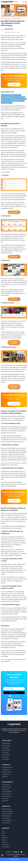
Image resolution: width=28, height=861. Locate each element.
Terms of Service (6, 847)
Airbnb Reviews (5, 789)
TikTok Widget (5, 757)
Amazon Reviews (6, 793)
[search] (23, 2)
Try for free (13, 84)
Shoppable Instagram (7, 767)
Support (4, 835)
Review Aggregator (6, 808)
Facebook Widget (6, 745)
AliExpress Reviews (6, 796)
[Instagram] (13, 852)
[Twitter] (18, 852)
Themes (4, 840)
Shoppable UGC (6, 764)
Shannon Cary (8, 29)
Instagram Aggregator (7, 811)
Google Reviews (6, 784)
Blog (3, 830)
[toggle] (26, 2)
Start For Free (13, 692)
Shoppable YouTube (7, 772)
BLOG (16, 1)
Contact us (9, 852)
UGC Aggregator (6, 822)
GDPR (3, 833)
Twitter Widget (5, 747)
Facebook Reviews (6, 787)
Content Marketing (6, 18)
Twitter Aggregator (6, 815)
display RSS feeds (15, 284)
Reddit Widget (5, 759)
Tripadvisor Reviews (7, 791)
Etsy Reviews (5, 800)
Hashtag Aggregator (7, 820)
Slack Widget (5, 752)
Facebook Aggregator (7, 813)
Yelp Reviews (5, 798)
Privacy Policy (5, 844)
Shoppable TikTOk (6, 769)
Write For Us (5, 837)
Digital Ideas (14, 18)
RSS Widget (21, 64)
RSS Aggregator (6, 818)
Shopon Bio (4, 776)
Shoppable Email (6, 774)
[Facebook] (16, 852)
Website (20, 18)
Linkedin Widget (6, 750)
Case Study (5, 842)
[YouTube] (21, 852)
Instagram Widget (6, 743)
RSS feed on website (14, 42)
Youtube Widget (6, 754)
